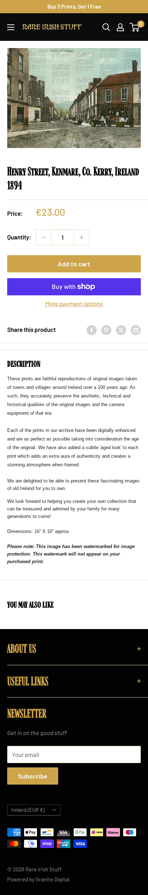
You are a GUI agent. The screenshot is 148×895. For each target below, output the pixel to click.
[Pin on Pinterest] (106, 329)
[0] (134, 27)
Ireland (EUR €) (28, 810)
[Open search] (106, 27)
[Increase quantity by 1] (81, 237)
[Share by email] (136, 329)
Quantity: (19, 237)
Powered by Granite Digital (38, 879)
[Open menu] (10, 27)
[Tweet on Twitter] (121, 329)
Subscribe (32, 776)
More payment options (74, 303)
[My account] (120, 27)
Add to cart (74, 264)
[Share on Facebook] (92, 329)
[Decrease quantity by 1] (43, 237)
